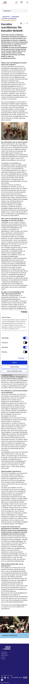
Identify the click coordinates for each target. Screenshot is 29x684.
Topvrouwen (6, 16)
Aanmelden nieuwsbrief (7, 675)
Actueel (3, 657)
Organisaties (15, 16)
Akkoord (14, 362)
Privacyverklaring (4, 682)
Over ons (3, 659)
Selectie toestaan (14, 366)
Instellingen (21, 358)
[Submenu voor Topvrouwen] (25, 10)
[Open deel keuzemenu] (27, 23)
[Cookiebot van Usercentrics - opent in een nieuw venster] (20, 312)
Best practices (4, 655)
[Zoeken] (27, 2)
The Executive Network (9, 20)
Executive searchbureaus (9, 18)
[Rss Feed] (24, 23)
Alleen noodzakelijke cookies (14, 371)
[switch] (25, 342)
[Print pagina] (21, 23)
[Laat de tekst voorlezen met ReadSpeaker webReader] (21, 3)
